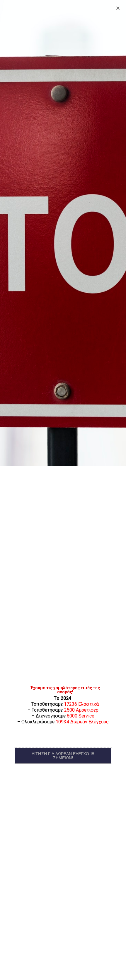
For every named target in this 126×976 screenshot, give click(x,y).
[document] (63, 488)
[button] (63, 756)
